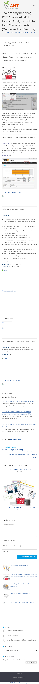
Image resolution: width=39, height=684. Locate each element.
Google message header (12, 380)
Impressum (19, 673)
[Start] (2, 32)
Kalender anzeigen (31, 662)
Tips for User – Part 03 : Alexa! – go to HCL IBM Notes (19, 509)
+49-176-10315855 (13, 636)
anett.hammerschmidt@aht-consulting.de (21, 640)
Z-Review (28, 43)
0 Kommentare (9, 45)
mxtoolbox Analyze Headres (13, 192)
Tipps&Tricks (12, 43)
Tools (20, 43)
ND (5, 43)
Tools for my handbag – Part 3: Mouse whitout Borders (18, 401)
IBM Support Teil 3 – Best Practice (19, 469)
